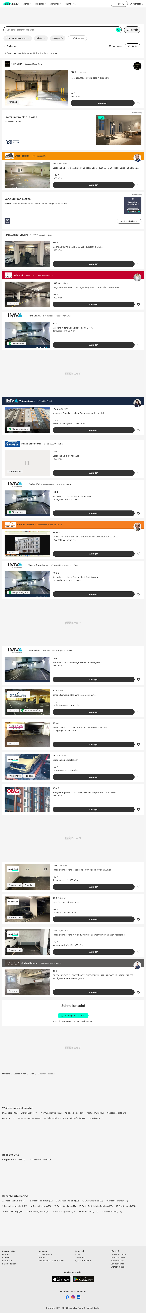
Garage (56, 38)
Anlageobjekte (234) (74, 1113)
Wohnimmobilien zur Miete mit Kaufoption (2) (65, 1118)
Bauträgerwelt (117, 1263)
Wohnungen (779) (29, 1113)
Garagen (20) (8, 1118)
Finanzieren (70, 4)
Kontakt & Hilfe (45, 1254)
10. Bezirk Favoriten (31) (117, 1200)
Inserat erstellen (118, 1257)
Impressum (7, 1260)
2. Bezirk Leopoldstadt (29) (14, 1206)
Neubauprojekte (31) (116, 1113)
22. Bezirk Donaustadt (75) (14, 1200)
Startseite (6, 1074)
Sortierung (12, 46)
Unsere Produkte (118, 1254)
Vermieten (54, 4)
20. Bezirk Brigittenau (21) (37, 1211)
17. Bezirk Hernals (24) (126, 1206)
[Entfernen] (29, 38)
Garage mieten (20, 1074)
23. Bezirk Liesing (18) (88, 1211)
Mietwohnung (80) (95, 1113)
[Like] (138, 103)
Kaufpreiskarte (117, 1260)
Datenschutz (80, 1257)
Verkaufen (39, 4)
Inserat (121, 4)
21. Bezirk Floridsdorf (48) (41, 1200)
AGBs (77, 1254)
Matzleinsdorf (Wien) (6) (40, 1159)
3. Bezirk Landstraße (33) (67, 1200)
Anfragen (102, 103)
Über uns (6, 1254)
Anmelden (138, 4)
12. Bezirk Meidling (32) (92, 1200)
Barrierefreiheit (9, 1263)
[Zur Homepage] (11, 4)
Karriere (5, 1257)
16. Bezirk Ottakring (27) (65, 1206)
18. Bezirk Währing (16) (112, 1211)
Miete (39, 38)
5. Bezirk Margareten (16, 38)
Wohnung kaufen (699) (51, 1113)
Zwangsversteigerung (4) (29, 1118)
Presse (41, 1257)
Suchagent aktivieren (75, 1015)
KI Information (84, 1260)
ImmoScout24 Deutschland (51, 1260)
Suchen (26, 4)
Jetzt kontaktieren (129, 221)
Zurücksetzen (77, 38)
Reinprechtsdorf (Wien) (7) (14, 1159)
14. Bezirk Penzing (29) (40, 1206)
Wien (32, 1074)
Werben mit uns (118, 1267)
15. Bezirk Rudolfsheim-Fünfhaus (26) (96, 1206)
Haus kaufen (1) (96, 1118)
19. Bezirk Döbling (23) (12, 1211)
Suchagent (117, 46)
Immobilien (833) (10, 1113)
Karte (134, 46)
